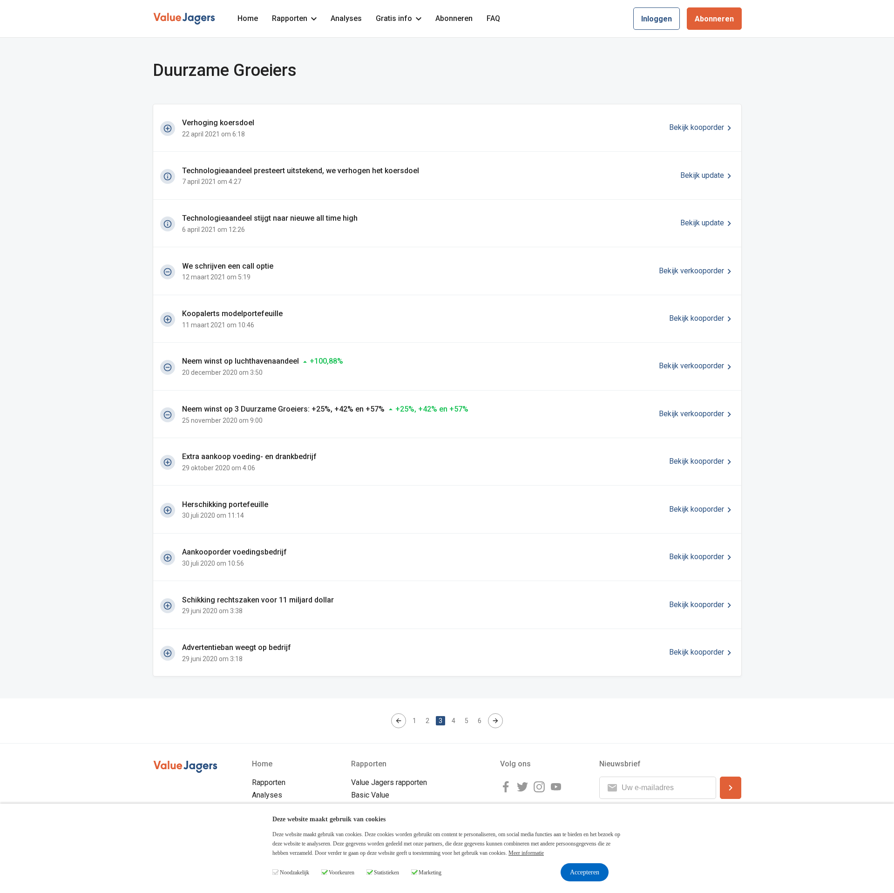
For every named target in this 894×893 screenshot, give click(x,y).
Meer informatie (526, 853)
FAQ (493, 18)
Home (247, 18)
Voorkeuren (341, 872)
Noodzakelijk (294, 872)
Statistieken (386, 872)
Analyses (346, 18)
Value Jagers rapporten (389, 782)
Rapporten (289, 18)
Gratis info (394, 18)
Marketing (430, 872)
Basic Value (370, 795)
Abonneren (454, 18)
